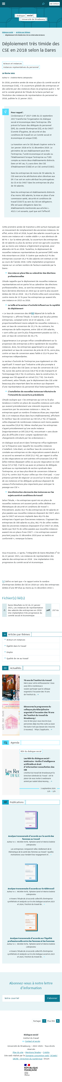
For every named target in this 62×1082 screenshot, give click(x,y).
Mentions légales (33, 1052)
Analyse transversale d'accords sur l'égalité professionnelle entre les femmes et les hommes (31, 940)
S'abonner (52, 998)
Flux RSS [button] (51, 1021)
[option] (31, 687)
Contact (55, 4)
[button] (43, 3)
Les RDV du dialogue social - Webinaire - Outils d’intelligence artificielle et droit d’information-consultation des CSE (39, 764)
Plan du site (18, 1052)
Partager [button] (37, 1021)
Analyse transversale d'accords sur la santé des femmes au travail (31, 837)
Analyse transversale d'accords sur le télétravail (31, 888)
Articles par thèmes (23, 32)
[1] (3, 581)
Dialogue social (7, 32)
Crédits (46, 1052)
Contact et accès (32, 1041)
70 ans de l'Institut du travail (38, 680)
